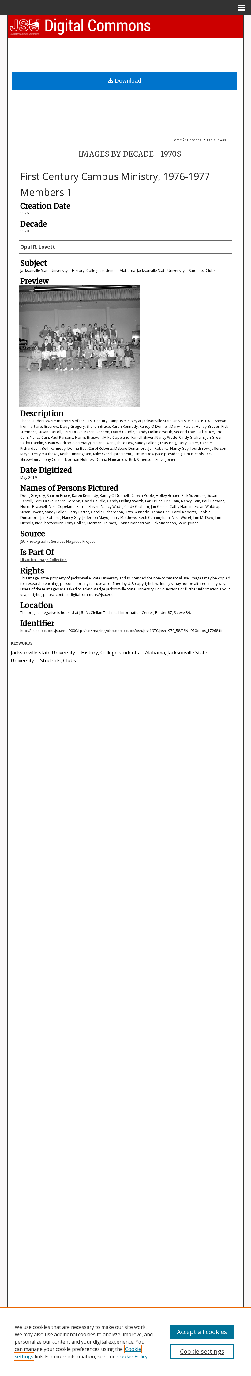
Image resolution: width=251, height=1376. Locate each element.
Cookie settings (202, 1351)
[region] (125, 1341)
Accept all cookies (202, 1332)
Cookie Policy (132, 1356)
